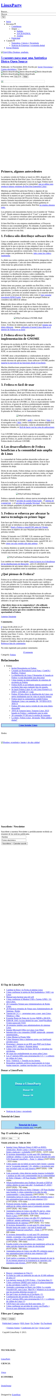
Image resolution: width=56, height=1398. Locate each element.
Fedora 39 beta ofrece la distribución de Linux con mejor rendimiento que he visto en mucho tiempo (32, 695)
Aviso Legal (44, 1328)
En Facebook (46, 1323)
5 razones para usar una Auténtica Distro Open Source (24, 59)
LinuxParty (11, 5)
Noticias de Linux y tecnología (19, 1111)
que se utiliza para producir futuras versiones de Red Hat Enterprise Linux (27, 185)
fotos (49, 420)
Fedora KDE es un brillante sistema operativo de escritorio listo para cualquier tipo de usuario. (31, 686)
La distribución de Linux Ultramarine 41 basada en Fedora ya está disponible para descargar (32, 676)
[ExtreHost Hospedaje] (20, 742)
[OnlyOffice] (15, 52)
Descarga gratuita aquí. (24, 1127)
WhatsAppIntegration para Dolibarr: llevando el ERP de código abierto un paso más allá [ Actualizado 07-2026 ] (29, 1183)
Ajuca (3, 1372)
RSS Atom (24, 1323)
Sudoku (20, 31)
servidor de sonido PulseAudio (29, 501)
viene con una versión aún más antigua (22, 543)
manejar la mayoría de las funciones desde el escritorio (23, 363)
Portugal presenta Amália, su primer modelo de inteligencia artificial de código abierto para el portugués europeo (30, 1205)
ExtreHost (16, 1395)
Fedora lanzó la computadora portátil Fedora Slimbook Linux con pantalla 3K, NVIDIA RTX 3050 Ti (31, 701)
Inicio (8, 21)
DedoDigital (6, 1386)
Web (19, 422)
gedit (30, 420)
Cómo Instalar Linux (28, 725)
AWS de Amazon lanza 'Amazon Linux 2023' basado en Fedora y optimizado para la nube (30, 712)
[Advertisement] (28, 139)
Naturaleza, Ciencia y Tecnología (25, 43)
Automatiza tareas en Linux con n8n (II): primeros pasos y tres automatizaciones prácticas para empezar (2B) (30, 1252)
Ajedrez (20, 36)
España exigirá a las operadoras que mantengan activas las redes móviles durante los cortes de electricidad (30, 1245)
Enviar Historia (12, 48)
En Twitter (35, 1323)
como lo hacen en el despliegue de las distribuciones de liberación (28, 562)
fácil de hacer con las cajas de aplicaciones (37, 427)
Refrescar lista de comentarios (13, 643)
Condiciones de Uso (29, 1328)
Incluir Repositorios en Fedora (23, 668)
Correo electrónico (9, 69)
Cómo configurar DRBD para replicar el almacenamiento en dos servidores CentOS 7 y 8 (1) (29, 1283)
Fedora (13, 655)
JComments (28, 652)
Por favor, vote (7, 76)
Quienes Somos (13, 1328)
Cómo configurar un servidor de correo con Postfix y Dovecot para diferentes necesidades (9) (28, 1307)
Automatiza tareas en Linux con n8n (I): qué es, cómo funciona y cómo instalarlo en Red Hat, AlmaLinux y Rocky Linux (28, 1213)
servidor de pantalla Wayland (28, 503)
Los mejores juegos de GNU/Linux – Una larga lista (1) (29, 1280)
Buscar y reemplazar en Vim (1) (19, 1273)
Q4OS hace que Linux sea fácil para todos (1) (25, 1304)
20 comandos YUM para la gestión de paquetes (30, 715)
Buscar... (4, 11)
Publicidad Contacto (10, 1323)
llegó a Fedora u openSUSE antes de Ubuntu (29, 527)
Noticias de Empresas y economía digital (28, 45)
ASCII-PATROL (24, 33)
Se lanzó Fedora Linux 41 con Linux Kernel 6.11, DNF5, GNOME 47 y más (31, 690)
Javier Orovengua (45, 67)
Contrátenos (16, 26)
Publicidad (15, 38)
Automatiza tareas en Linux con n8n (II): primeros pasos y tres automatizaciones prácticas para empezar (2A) (30, 1198)
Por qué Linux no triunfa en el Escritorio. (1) (24, 1294)
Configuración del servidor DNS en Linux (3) (25, 1297)
